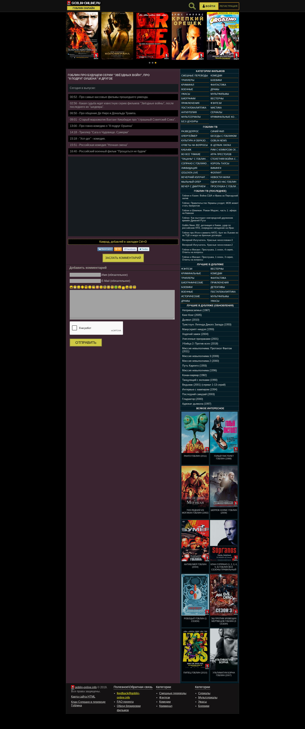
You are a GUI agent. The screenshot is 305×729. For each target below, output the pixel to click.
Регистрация (229, 6)
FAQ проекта (125, 701)
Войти (210, 6)
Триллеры (187, 80)
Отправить (85, 342)
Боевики (216, 80)
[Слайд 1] (149, 63)
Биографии (188, 98)
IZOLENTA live (189, 172)
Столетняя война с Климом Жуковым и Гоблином (224, 159)
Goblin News (219, 140)
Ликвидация (189, 168)
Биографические (192, 282)
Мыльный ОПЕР (191, 182)
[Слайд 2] (152, 63)
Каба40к (186, 149)
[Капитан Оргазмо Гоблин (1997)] (223, 36)
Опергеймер (189, 136)
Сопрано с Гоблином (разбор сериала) (195, 163)
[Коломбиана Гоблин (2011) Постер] (117, 36)
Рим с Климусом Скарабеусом (224, 149)
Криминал (187, 84)
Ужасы (185, 94)
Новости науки (220, 177)
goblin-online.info (86, 687)
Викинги (216, 168)
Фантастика (218, 84)
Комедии (216, 75)
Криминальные (191, 273)
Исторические (190, 296)
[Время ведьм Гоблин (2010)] (82, 36)
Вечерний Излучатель (195, 177)
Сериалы (216, 112)
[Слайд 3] (155, 63)
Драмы (215, 89)
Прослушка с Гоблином (224, 186)
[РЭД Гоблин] (152, 36)
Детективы (218, 287)
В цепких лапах (221, 145)
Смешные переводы (194, 75)
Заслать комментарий (123, 257)
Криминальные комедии (224, 117)
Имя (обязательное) (114, 274)
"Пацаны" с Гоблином (195, 159)
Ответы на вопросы (194, 145)
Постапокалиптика (193, 107)
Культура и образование (195, 140)
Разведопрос (190, 131)
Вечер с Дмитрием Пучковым (195, 186)
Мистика (216, 107)
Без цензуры (189, 121)
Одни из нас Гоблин (223, 182)
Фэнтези (216, 103)
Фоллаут (216, 172)
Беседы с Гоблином (224, 136)
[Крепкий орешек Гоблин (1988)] (188, 36)
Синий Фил (217, 131)
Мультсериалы (191, 117)
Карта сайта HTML (83, 696)
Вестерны (217, 98)
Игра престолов (221, 154)
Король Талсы (220, 163)
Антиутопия (189, 112)
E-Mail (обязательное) (115, 280)
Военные (187, 89)
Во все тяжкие (191, 154)
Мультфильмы (220, 94)
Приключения (190, 103)
